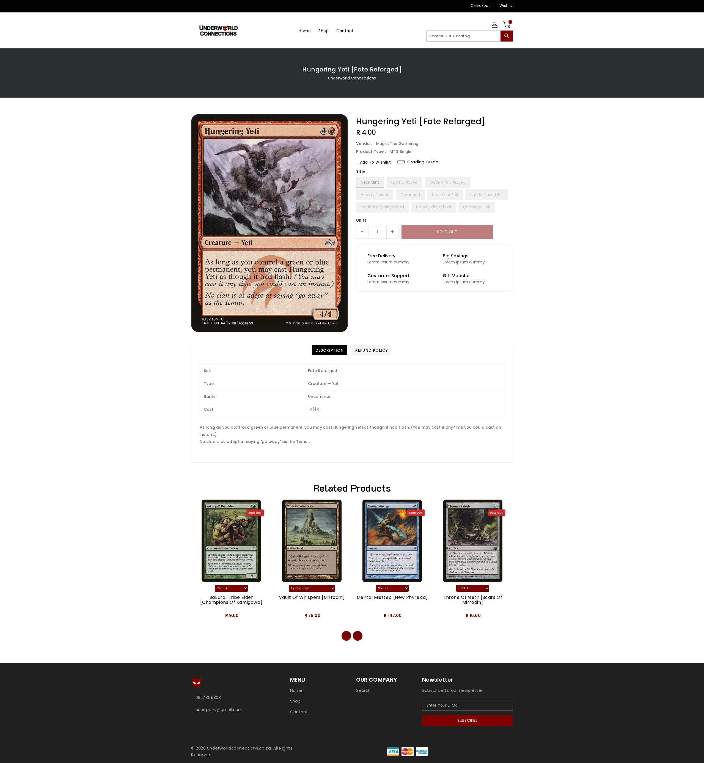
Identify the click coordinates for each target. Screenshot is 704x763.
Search (363, 690)
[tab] (329, 350)
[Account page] (495, 25)
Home (296, 690)
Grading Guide (423, 162)
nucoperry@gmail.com (219, 709)
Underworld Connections (352, 78)
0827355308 (208, 697)
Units (361, 220)
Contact (299, 712)
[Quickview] (199, 617)
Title (360, 172)
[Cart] (507, 25)
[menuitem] (304, 30)
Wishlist (506, 5)
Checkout (480, 5)
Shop (295, 701)
